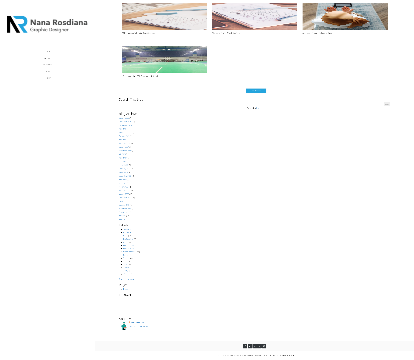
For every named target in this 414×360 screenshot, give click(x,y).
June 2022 (123, 179)
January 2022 (124, 194)
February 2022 (124, 190)
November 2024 (125, 132)
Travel (125, 264)
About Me (47, 58)
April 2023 (123, 161)
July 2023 (122, 154)
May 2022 (123, 183)
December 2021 (125, 197)
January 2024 (124, 147)
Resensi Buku (128, 248)
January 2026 (124, 118)
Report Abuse (126, 279)
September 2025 (125, 125)
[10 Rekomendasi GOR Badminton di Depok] (164, 59)
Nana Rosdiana (137, 323)
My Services (47, 65)
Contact (48, 78)
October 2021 (124, 205)
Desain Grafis (128, 232)
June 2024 (123, 140)
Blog (48, 71)
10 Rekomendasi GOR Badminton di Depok (140, 76)
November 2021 (125, 201)
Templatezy (273, 355)
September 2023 (125, 150)
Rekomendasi (128, 245)
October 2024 (124, 136)
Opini (125, 242)
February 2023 (124, 169)
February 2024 (124, 143)
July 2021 (122, 216)
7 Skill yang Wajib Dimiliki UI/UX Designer (139, 33)
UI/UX (125, 271)
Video (125, 274)
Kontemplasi (128, 239)
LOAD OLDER (256, 91)
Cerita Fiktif (127, 229)
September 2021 (125, 208)
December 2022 (125, 176)
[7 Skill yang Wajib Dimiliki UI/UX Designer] (164, 16)
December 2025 (125, 121)
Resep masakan (129, 252)
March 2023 (123, 165)
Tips (124, 261)
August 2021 (124, 212)
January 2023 (124, 172)
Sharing (126, 258)
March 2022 (123, 187)
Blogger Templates (287, 355)
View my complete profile (138, 326)
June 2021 (123, 219)
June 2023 (123, 158)
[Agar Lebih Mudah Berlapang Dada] (345, 16)
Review (126, 255)
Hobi (125, 236)
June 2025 (123, 129)
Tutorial (126, 268)
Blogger (259, 108)
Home (48, 52)
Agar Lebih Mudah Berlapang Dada (317, 33)
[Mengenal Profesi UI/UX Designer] (254, 16)
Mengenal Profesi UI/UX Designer (226, 33)
